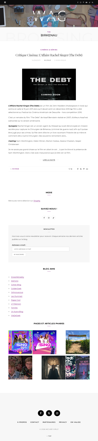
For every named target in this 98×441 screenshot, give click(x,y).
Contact (34, 422)
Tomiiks (14, 308)
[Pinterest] (83, 169)
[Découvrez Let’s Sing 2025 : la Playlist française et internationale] (44, 342)
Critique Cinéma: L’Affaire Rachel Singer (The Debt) (49, 55)
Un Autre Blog (17, 311)
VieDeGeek (15, 315)
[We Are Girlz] (49, 16)
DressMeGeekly (17, 277)
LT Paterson (16, 304)
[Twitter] (81, 169)
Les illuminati (16, 296)
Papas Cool (15, 300)
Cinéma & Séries (49, 50)
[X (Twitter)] (49, 413)
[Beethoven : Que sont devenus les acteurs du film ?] (20, 368)
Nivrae (47, 60)
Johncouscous (17, 292)
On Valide (76, 422)
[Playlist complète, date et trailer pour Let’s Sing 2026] (20, 342)
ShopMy (36, 201)
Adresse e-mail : (19, 245)
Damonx (14, 281)
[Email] (87, 169)
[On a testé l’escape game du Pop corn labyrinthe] (78, 342)
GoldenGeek (16, 288)
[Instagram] (57, 413)
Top (49, 436)
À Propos (22, 422)
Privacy (63, 422)
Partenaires (49, 422)
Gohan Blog (16, 285)
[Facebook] (77, 169)
